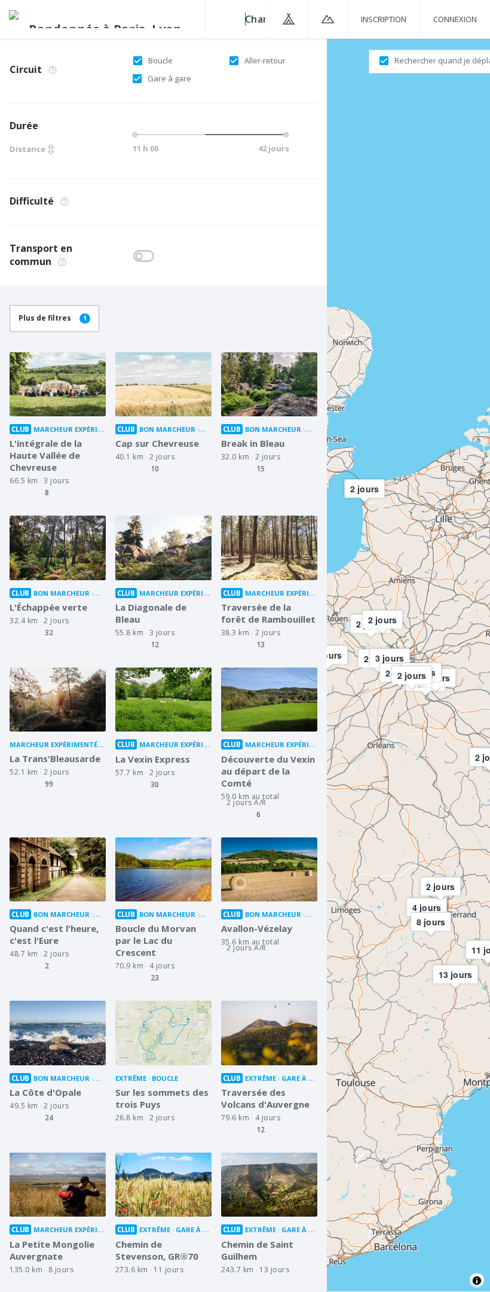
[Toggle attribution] (477, 1280)
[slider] (209, 135)
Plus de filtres (53, 318)
